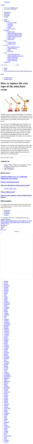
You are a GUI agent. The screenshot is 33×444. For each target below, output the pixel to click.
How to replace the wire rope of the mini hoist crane (18, 71)
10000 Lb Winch (25, 222)
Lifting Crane (11, 31)
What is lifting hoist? (8, 192)
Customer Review (12, 48)
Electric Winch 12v (23, 220)
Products (6, 30)
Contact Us (7, 62)
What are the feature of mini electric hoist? (15, 185)
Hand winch (10, 39)
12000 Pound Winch (14, 222)
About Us (6, 21)
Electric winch (11, 37)
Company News (11, 42)
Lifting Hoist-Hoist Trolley (14, 36)
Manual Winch (14, 220)
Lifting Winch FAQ (12, 59)
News (5, 41)
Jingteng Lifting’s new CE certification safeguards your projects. (14, 177)
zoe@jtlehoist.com (13, 8)
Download (10, 51)
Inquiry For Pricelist (6, 207)
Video (9, 50)
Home (5, 19)
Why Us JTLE (11, 28)
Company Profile (12, 22)
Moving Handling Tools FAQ (15, 56)
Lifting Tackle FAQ (12, 57)
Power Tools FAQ (12, 60)
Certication (10, 25)
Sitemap (8, 219)
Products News (11, 44)
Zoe (2, 228)
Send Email (4, 225)
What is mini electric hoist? (10, 182)
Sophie (2, 227)
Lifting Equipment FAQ (13, 54)
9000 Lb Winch (5, 220)
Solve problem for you (13, 47)
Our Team (10, 24)
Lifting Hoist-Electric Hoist (14, 33)
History (9, 27)
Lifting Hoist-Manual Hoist (14, 34)
